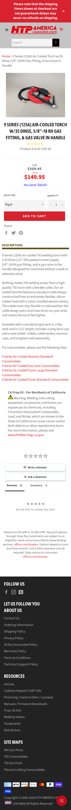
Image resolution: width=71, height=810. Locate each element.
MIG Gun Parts (13, 750)
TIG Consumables (16, 756)
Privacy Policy (13, 638)
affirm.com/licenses (35, 557)
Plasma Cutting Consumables (24, 769)
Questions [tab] (36, 485)
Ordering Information (18, 625)
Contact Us (11, 618)
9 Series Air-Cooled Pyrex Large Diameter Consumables (30, 372)
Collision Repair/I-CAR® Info (22, 690)
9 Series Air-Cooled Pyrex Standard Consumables (35, 379)
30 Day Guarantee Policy (20, 644)
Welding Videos (14, 717)
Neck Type (9, 195)
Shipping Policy (14, 631)
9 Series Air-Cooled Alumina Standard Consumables (27, 359)
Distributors (12, 730)
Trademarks (12, 723)
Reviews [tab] (12, 485)
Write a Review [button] (37, 467)
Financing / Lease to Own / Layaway (28, 697)
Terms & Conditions (17, 658)
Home (6, 56)
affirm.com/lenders (26, 544)
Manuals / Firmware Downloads (25, 704)
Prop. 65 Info (12, 710)
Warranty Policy (15, 651)
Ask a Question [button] (37, 477)
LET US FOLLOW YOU (22, 603)
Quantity (52, 195)
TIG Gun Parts (13, 763)
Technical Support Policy (21, 664)
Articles (9, 684)
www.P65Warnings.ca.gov (26, 435)
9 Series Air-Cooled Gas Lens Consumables (30, 366)
